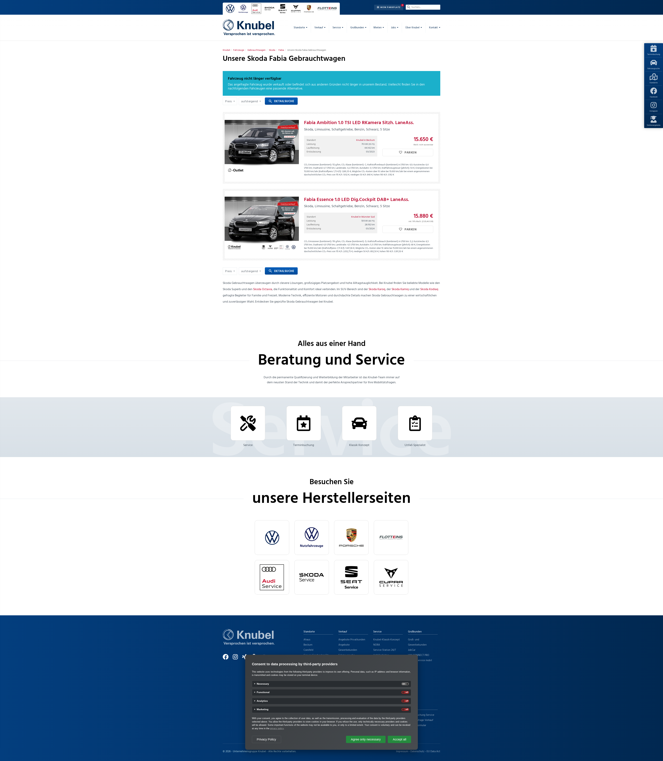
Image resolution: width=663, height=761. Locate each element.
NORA (376, 645)
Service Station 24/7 (384, 650)
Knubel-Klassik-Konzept (386, 640)
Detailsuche (281, 101)
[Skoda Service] (311, 577)
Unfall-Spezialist (415, 445)
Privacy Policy (266, 739)
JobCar (411, 650)
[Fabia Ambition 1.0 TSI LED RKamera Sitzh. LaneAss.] (262, 148)
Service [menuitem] (337, 28)
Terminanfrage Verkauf (420, 720)
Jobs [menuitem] (393, 28)
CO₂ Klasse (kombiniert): (352, 165)
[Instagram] (237, 658)
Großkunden (415, 632)
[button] (230, 101)
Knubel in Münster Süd (363, 217)
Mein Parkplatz (390, 7)
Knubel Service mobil (420, 660)
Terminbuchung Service (421, 715)
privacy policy (277, 728)
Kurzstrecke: (419, 165)
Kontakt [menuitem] (433, 28)
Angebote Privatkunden (351, 640)
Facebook (653, 96)
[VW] (272, 537)
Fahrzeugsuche (653, 68)
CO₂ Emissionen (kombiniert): (318, 165)
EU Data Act (433, 751)
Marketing (262, 709)
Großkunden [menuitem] (357, 28)
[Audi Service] (272, 577)
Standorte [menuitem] (299, 28)
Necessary (263, 684)
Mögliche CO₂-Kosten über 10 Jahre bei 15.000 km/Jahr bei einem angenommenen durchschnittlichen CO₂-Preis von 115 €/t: (367, 173)
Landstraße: (341, 168)
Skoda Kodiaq (429, 289)
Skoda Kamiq (400, 289)
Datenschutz (417, 751)
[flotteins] (391, 537)
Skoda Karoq (377, 289)
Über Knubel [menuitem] (412, 28)
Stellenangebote (653, 125)
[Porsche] (351, 537)
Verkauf (342, 632)
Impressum (402, 751)
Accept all (399, 739)
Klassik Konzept (359, 445)
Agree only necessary (366, 739)
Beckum (308, 645)
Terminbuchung (653, 54)
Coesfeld (308, 650)
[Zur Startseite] (249, 641)
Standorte (654, 82)
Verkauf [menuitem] (318, 28)
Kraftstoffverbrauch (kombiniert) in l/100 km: (388, 165)
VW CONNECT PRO (418, 655)
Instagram (654, 111)
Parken (410, 152)
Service (248, 445)
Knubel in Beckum (365, 140)
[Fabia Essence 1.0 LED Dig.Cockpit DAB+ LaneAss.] (262, 224)
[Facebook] (227, 658)
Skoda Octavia (262, 289)
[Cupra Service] (391, 577)
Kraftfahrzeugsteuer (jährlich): (396, 168)
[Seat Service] (351, 577)
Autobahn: (364, 168)
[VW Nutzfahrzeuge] (311, 537)
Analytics (262, 701)
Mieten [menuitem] (377, 28)
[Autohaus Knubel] (249, 28)
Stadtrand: (318, 168)
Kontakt (412, 707)
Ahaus (307, 640)
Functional (263, 692)
